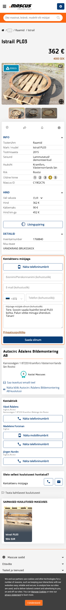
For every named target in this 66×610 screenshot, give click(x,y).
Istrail (31, 30)
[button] (33, 84)
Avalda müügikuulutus (60, 6)
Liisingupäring (35, 224)
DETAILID (9, 233)
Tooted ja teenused (13, 570)
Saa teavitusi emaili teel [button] (21, 382)
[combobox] (33, 198)
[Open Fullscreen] (61, 101)
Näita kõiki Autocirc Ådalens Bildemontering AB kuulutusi (33, 389)
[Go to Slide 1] (17, 113)
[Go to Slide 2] (33, 113)
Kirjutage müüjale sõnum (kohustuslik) (24, 306)
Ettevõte (7, 564)
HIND (6, 192)
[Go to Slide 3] (49, 113)
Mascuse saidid (16, 557)
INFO (6, 137)
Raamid (20, 30)
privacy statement (13, 595)
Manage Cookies (38, 592)
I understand (33, 603)
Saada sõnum (33, 340)
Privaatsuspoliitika (14, 332)
